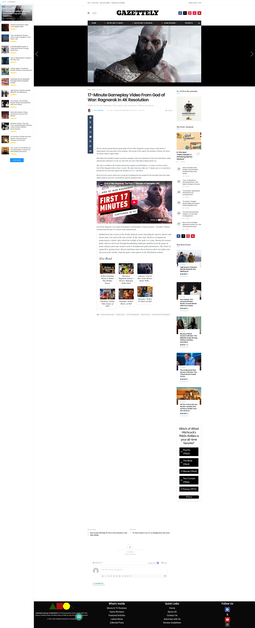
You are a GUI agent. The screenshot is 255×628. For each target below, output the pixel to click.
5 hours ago (184, 347)
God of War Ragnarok (133, 313)
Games (93, 89)
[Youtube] (227, 596)
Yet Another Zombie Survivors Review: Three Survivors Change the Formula (20, 138)
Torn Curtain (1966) (189, 480)
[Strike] (111, 553)
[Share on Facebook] (90, 117)
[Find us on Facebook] (180, 13)
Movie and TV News (115, 23)
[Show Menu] (88, 13)
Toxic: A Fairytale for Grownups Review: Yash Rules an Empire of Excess (191, 182)
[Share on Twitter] (90, 122)
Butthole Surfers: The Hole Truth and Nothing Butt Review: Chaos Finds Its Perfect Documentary (21, 126)
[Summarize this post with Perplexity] (90, 146)
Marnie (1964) (190, 471)
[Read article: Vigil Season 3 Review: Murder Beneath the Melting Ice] (189, 259)
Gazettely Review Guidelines (118, 2)
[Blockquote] (119, 553)
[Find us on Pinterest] (194, 13)
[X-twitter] (227, 591)
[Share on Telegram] (90, 136)
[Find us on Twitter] (185, 13)
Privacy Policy (95, 2)
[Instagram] (227, 601)
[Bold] (102, 553)
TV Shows (183, 264)
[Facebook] (227, 586)
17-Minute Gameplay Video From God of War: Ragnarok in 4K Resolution (16, 13)
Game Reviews (170, 23)
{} (127, 552)
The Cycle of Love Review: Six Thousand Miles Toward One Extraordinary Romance (20, 149)
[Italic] (105, 553)
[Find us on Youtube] (199, 13)
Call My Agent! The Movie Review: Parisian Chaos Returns (21, 69)
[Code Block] (122, 553)
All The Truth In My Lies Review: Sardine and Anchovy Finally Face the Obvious (188, 407)
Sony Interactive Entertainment (161, 313)
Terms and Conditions (105, 2)
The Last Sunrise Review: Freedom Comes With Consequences (191, 214)
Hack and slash (145, 313)
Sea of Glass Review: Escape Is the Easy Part (20, 59)
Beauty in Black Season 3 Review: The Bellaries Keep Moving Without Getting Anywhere (188, 338)
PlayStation (99, 89)
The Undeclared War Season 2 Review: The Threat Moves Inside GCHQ (188, 373)
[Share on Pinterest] (90, 127)
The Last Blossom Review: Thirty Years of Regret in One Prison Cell (20, 37)
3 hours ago (184, 276)
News (120, 110)
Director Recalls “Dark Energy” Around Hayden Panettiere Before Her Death (190, 171)
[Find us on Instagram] (190, 13)
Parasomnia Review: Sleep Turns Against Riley (19, 26)
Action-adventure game (107, 313)
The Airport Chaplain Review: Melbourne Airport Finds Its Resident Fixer (191, 203)
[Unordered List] (116, 553)
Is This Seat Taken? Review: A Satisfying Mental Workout (184, 155)
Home (89, 2)
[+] (130, 552)
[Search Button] (199, 23)
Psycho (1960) (186, 451)
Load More (17, 160)
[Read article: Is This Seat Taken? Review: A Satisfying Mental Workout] (189, 141)
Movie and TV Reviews (143, 23)
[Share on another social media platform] (90, 151)
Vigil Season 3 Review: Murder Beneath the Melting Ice (20, 91)
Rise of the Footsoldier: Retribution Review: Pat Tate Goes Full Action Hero (192, 224)
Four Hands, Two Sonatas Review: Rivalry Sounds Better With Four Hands (20, 102)
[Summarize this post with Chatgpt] (90, 141)
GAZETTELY (137, 13)
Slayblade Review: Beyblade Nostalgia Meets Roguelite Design (19, 81)
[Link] (125, 553)
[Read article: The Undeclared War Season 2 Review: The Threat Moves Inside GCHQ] (189, 361)
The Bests (189, 23)
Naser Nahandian (98, 110)
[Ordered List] (114, 553)
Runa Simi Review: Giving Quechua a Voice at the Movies (18, 114)
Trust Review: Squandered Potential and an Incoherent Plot (191, 193)
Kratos (133, 169)
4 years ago (110, 110)
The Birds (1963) (187, 462)
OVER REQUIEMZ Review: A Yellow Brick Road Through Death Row (19, 48)
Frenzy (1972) (190, 489)
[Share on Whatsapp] (90, 132)
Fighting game (120, 313)
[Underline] (108, 553)
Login (165, 539)
